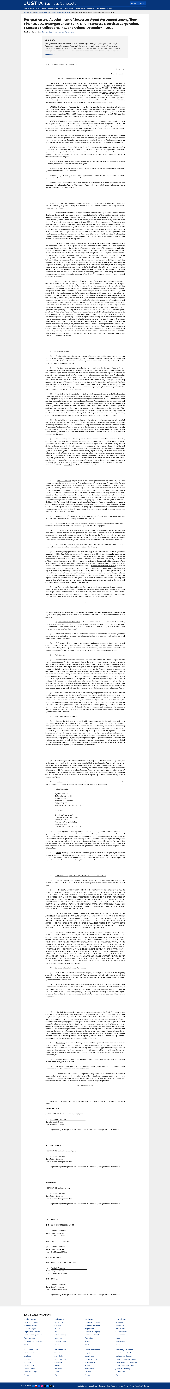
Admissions (119, 1325)
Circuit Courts (29, 1365)
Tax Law (88, 1341)
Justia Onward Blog (122, 1369)
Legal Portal (93, 1386)
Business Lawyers (30, 1325)
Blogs (117, 1338)
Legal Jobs (89, 1353)
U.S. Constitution (30, 1353)
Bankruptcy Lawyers (31, 1322)
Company (102, 1386)
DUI (56, 1332)
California (58, 1362)
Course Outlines (121, 1332)
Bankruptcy (59, 1322)
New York (58, 1369)
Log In (133, 3)
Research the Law (55, 8)
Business (89, 1319)
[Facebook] (39, 1386)
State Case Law (60, 1359)
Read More (49, 55)
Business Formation (92, 1322)
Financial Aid (120, 1328)
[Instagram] (42, 1386)
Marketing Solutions (104, 8)
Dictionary (119, 1322)
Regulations (28, 1359)
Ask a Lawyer (41, 8)
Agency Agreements (66, 32)
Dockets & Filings (30, 1372)
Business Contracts (41, 12)
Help (108, 1386)
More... (26, 1344)
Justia (26, 12)
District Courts (29, 1369)
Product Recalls (90, 1362)
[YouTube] (36, 1386)
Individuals (59, 1319)
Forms (32, 12)
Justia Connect (82, 1386)
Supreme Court (29, 1362)
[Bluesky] (47, 1386)
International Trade (92, 1335)
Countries (88, 1372)
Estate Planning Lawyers (33, 1335)
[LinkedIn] (33, 1386)
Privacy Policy (129, 1386)
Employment (89, 1328)
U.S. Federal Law (31, 1350)
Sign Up (141, 3)
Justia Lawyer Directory (124, 1356)
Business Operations (49, 32)
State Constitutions (62, 1353)
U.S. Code (27, 1356)
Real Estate (89, 1338)
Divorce (57, 1328)
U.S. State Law (61, 1350)
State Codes (59, 1356)
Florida (57, 1365)
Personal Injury (60, 1341)
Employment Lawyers (32, 1332)
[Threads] (45, 1386)
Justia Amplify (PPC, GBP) (124, 1365)
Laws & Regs (80, 8)
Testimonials (120, 1372)
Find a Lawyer (29, 8)
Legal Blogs (89, 1356)
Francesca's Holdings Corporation (59, 12)
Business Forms (91, 1359)
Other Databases (92, 1350)
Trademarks (89, 1369)
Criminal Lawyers (30, 1328)
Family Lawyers (29, 1338)
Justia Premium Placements (125, 1359)
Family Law (58, 1338)
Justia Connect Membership (125, 1353)
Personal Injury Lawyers (33, 1341)
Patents (88, 1365)
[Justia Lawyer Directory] (53, 1386)
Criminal (58, 1325)
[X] (50, 1386)
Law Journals (120, 1335)
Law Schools (68, 8)
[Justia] (33, 3)
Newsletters (91, 8)
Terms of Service (117, 1386)
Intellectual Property (92, 1332)
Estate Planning (60, 1335)
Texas (57, 1372)
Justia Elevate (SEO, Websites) (126, 1362)
